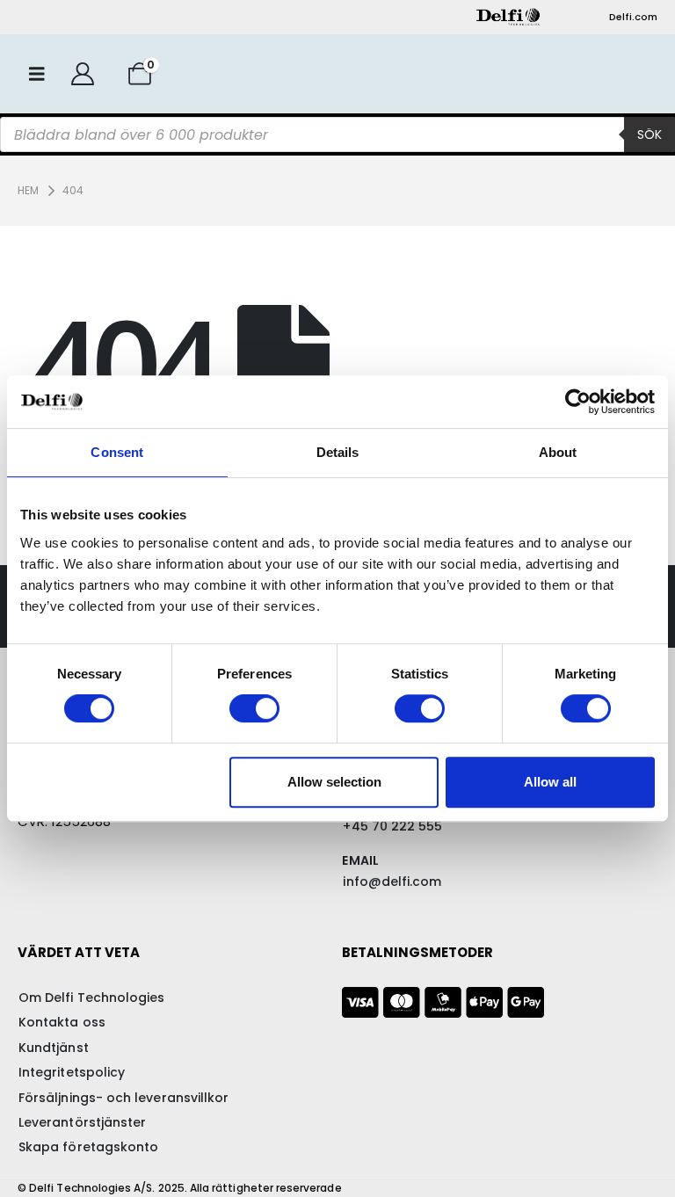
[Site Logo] (508, 16)
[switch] (254, 708)
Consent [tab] (117, 452)
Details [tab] (337, 452)
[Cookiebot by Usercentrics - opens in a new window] (578, 401)
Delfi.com (633, 17)
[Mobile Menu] (37, 74)
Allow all (550, 781)
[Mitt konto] (82, 73)
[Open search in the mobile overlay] (337, 134)
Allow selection (334, 781)
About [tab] (558, 452)
